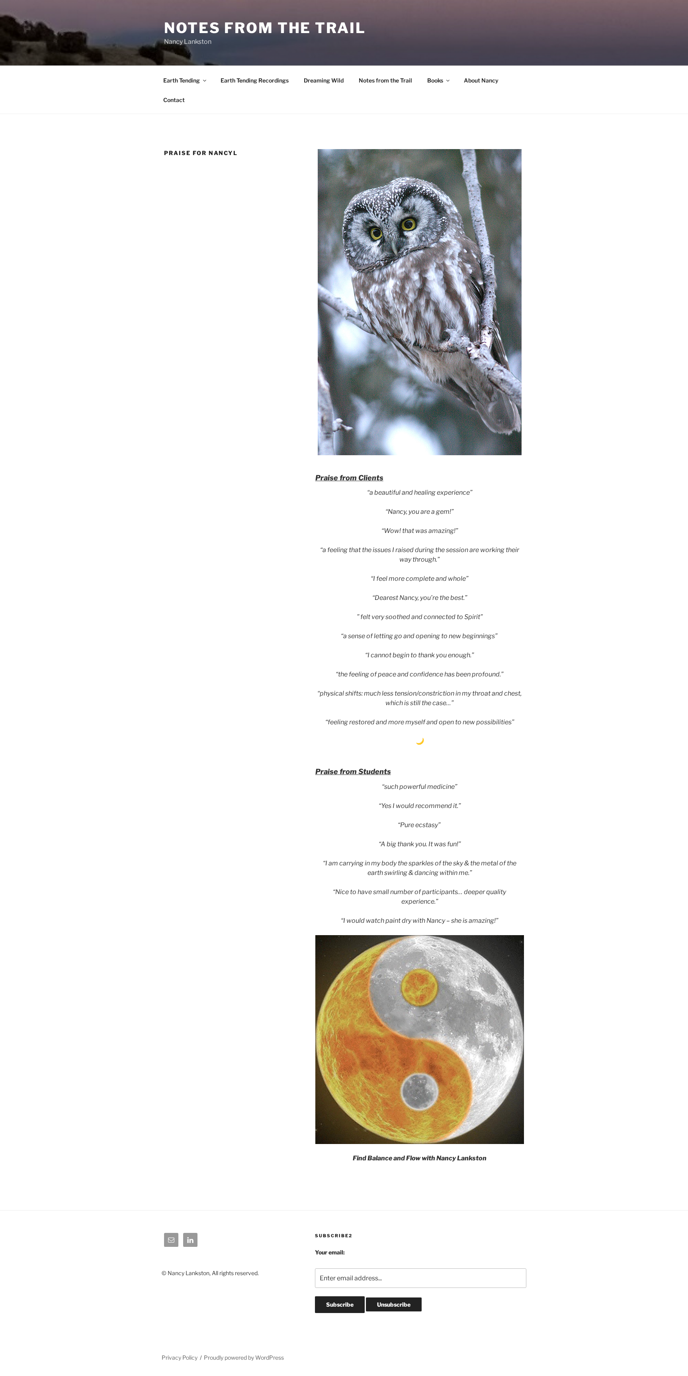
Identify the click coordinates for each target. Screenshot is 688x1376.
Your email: (330, 1252)
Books (435, 80)
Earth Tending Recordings (255, 80)
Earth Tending (181, 80)
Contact (174, 99)
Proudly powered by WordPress (244, 1357)
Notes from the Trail (385, 80)
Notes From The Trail (265, 28)
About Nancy (481, 80)
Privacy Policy (179, 1357)
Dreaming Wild (324, 80)
